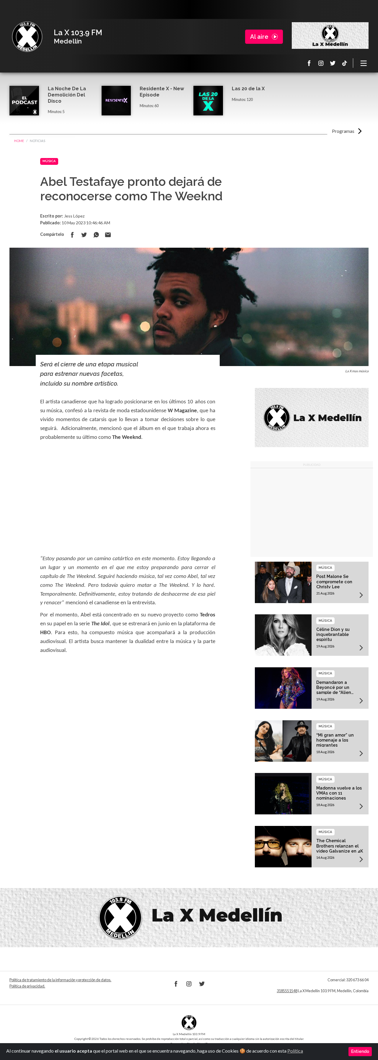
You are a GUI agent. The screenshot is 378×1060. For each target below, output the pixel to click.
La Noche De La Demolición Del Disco (67, 95)
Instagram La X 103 (321, 63)
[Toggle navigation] (364, 63)
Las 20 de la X (248, 88)
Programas (343, 131)
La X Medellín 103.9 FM (27, 36)
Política (295, 1050)
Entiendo (360, 1051)
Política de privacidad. (27, 986)
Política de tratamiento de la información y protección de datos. (60, 980)
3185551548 (287, 991)
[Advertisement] (311, 512)
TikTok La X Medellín (344, 63)
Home (19, 141)
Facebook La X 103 (309, 63)
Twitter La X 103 (332, 63)
